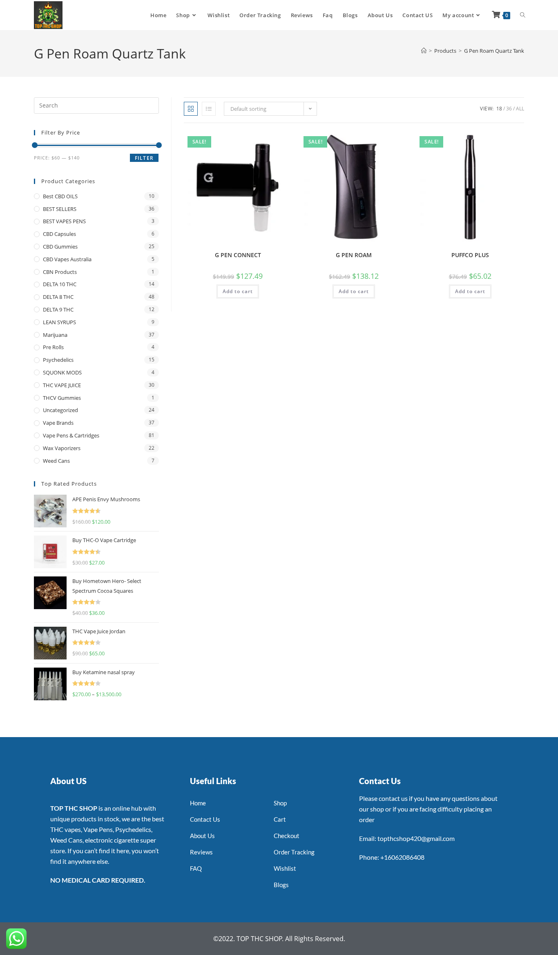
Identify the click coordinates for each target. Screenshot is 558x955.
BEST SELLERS (59, 209)
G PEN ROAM (354, 255)
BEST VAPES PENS (64, 221)
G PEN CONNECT (238, 255)
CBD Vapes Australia (67, 259)
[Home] (423, 50)
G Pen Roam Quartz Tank (494, 50)
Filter (144, 158)
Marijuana (55, 335)
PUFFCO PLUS (470, 255)
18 (499, 108)
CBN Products (60, 272)
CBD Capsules (59, 234)
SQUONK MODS (62, 372)
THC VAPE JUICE (62, 385)
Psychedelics (58, 359)
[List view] (209, 109)
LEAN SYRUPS (59, 322)
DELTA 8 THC (58, 296)
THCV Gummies (62, 397)
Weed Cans (56, 460)
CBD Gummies (60, 246)
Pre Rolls (53, 347)
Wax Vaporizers (61, 448)
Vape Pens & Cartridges (71, 435)
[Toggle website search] (522, 15)
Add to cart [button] (238, 291)
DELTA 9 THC (58, 309)
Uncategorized (60, 410)
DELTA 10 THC (59, 284)
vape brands (58, 422)
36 (509, 108)
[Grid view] (191, 109)
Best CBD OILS (60, 196)
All (520, 108)
